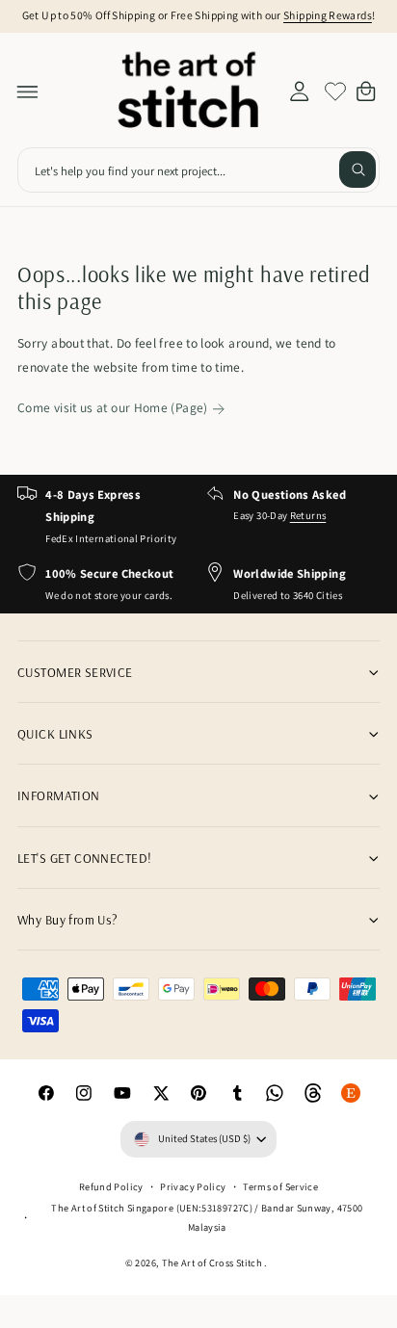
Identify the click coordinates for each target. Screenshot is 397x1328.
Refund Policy (111, 1186)
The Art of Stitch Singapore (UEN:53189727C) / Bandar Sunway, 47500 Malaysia (206, 1217)
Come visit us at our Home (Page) (112, 407)
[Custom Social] (351, 1093)
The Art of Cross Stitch (213, 1262)
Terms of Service (280, 1186)
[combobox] (198, 170)
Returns (308, 515)
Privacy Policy (192, 1186)
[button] (28, 91)
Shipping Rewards (327, 15)
